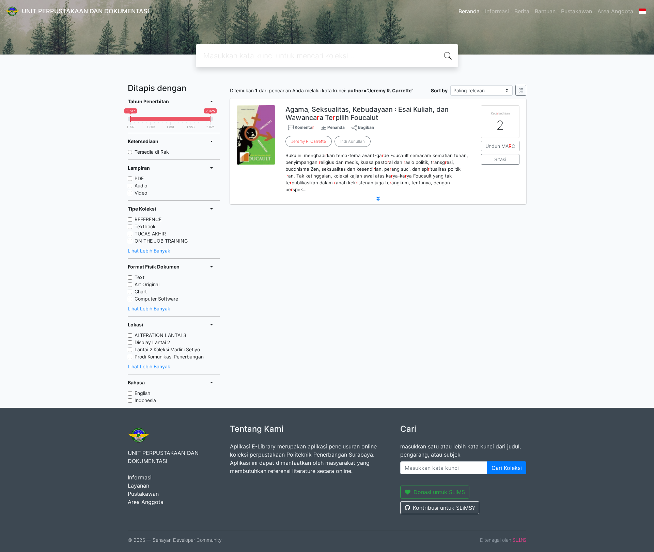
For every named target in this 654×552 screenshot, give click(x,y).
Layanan (138, 485)
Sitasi (500, 159)
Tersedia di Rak (152, 152)
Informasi (497, 11)
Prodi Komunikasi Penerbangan (169, 356)
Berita (521, 11)
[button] (378, 198)
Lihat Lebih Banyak (149, 251)
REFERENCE (148, 219)
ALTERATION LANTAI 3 (160, 335)
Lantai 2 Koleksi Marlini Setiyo (167, 349)
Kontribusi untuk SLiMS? (444, 507)
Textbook (145, 226)
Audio (141, 185)
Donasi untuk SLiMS (439, 492)
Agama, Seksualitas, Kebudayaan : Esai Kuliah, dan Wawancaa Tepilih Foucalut (367, 113)
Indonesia (145, 400)
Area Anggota (615, 11)
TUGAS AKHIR (150, 233)
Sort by (439, 90)
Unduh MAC (500, 146)
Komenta (304, 127)
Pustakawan (576, 11)
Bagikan (365, 127)
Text (139, 277)
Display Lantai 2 (152, 342)
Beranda (469, 11)
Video (141, 193)
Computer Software (156, 299)
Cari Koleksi (507, 467)
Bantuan (545, 11)
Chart (141, 291)
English (142, 393)
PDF (139, 178)
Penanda (336, 127)
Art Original (147, 284)
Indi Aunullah (352, 141)
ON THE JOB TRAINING (161, 241)
